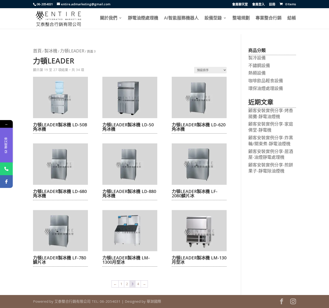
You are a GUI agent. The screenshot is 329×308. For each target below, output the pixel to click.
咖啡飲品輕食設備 (265, 80)
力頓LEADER (72, 51)
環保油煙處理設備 (265, 88)
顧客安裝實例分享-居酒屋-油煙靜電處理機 (270, 154)
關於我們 (108, 18)
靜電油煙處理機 (143, 18)
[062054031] (6, 168)
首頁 (37, 51)
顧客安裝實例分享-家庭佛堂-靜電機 (270, 127)
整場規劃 (241, 18)
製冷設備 (257, 58)
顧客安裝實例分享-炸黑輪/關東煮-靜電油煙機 (270, 141)
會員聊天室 (240, 4)
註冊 (272, 4)
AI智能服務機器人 (181, 18)
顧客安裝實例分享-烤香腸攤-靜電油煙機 (270, 113)
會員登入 (258, 4)
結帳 (291, 18)
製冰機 (50, 51)
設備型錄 (213, 18)
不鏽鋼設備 (259, 65)
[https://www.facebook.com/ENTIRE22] (6, 181)
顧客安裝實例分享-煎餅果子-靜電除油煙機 (270, 168)
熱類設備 (257, 73)
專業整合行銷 (269, 18)
